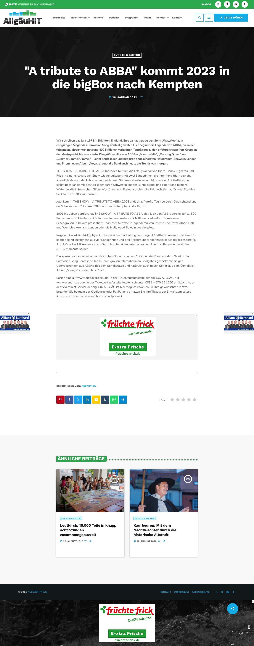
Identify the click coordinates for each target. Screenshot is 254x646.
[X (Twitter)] (218, 4)
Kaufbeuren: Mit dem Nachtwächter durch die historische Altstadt (155, 530)
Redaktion (89, 386)
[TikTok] (227, 4)
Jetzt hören (231, 18)
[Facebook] (245, 4)
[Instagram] (236, 4)
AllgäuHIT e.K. (37, 592)
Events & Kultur (127, 55)
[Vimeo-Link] (22, 17)
